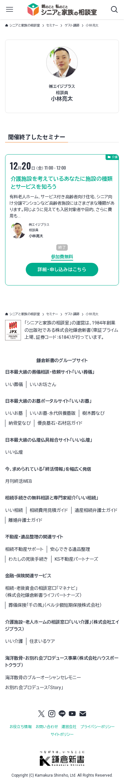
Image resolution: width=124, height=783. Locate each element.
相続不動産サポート (24, 549)
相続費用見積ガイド (49, 510)
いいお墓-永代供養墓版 (53, 413)
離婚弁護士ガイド (26, 520)
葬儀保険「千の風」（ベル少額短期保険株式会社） (55, 605)
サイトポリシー (62, 734)
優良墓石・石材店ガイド (60, 423)
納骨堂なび (20, 423)
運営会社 (69, 727)
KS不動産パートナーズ (76, 559)
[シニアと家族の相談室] (62, 9)
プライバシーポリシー (97, 727)
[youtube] (72, 714)
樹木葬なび (93, 413)
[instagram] (51, 714)
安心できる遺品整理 (70, 549)
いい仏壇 (14, 452)
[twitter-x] (41, 714)
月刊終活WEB (18, 481)
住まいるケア (42, 641)
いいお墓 (14, 413)
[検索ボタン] (114, 9)
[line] (62, 714)
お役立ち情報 (21, 727)
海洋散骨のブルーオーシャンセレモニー (43, 677)
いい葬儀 (14, 384)
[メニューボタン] (9, 9)
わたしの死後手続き (28, 559)
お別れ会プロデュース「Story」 (34, 687)
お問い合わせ (47, 727)
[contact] (83, 714)
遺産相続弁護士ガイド (96, 510)
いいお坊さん (43, 384)
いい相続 (14, 510)
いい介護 (14, 641)
